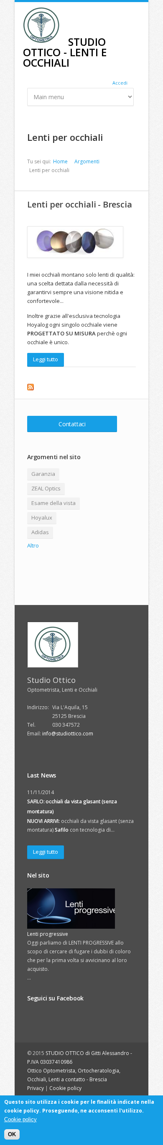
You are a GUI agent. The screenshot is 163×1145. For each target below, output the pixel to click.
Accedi (119, 83)
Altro (33, 545)
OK (12, 1134)
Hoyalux (41, 517)
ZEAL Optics (46, 488)
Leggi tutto (45, 359)
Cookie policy (65, 1088)
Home (60, 161)
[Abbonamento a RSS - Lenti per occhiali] (81, 387)
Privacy (35, 1088)
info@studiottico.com (67, 733)
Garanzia (43, 474)
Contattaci (72, 424)
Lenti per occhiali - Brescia (79, 204)
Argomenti (86, 161)
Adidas (40, 532)
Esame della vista (53, 503)
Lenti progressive (47, 934)
